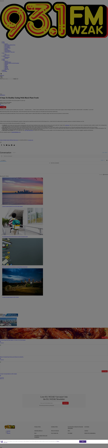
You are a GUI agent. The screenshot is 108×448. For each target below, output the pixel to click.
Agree (83, 441)
